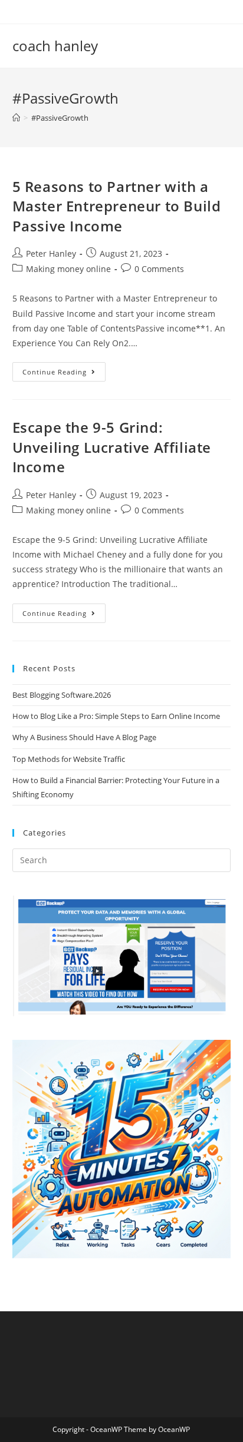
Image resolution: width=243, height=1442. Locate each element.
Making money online (68, 268)
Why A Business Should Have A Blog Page (84, 737)
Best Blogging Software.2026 (61, 694)
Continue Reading (64, 374)
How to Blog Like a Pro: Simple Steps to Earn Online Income (116, 716)
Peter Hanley (51, 253)
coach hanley (55, 45)
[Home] (16, 117)
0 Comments (159, 268)
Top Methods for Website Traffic (68, 759)
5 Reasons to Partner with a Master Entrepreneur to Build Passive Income (116, 206)
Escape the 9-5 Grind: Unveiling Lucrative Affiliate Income (111, 446)
